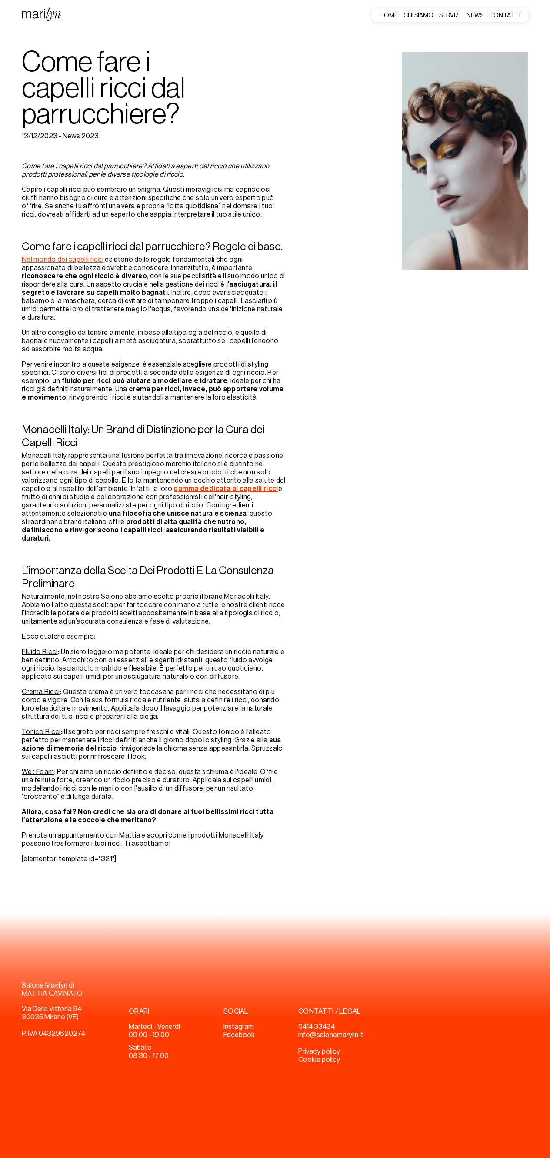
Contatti (504, 16)
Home (389, 16)
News (475, 16)
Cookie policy (319, 1059)
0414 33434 (316, 1026)
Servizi (450, 16)
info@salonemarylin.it (330, 1034)
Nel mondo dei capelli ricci (62, 259)
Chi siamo (418, 16)
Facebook (239, 1034)
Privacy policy (319, 1051)
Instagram (238, 1026)
